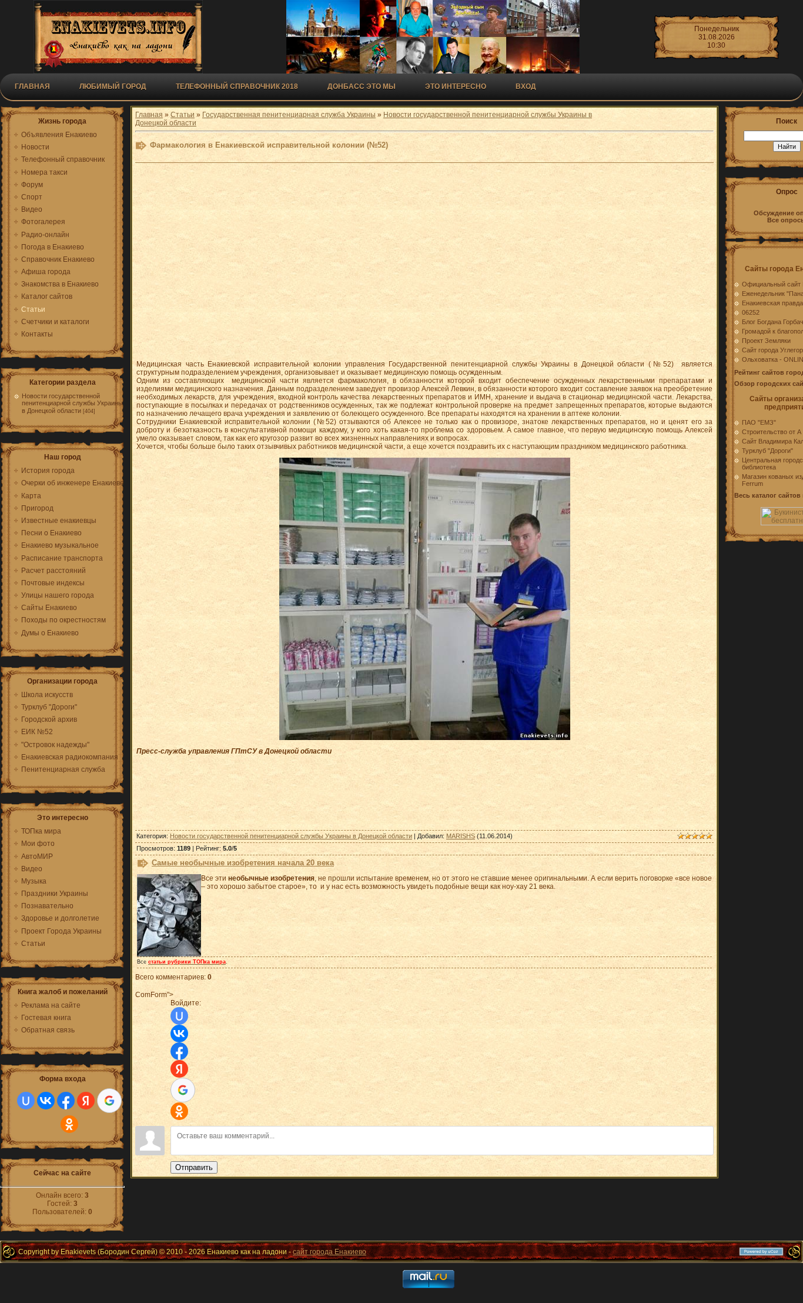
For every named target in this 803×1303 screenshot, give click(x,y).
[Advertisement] (424, 267)
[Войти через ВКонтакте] (46, 1100)
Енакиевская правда (772, 302)
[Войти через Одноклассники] (69, 1124)
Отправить (194, 1167)
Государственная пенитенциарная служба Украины (289, 115)
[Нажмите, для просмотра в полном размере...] (424, 738)
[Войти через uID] (26, 1100)
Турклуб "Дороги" (767, 450)
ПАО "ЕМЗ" (759, 422)
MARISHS (460, 835)
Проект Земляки (766, 340)
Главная (32, 86)
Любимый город (112, 86)
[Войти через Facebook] (66, 1100)
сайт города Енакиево (329, 1252)
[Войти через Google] (109, 1100)
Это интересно (455, 86)
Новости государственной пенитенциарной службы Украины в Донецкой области (72, 403)
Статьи (182, 115)
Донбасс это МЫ (361, 86)
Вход (526, 86)
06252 (750, 312)
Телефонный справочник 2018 (237, 86)
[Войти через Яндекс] (86, 1100)
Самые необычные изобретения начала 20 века (243, 862)
